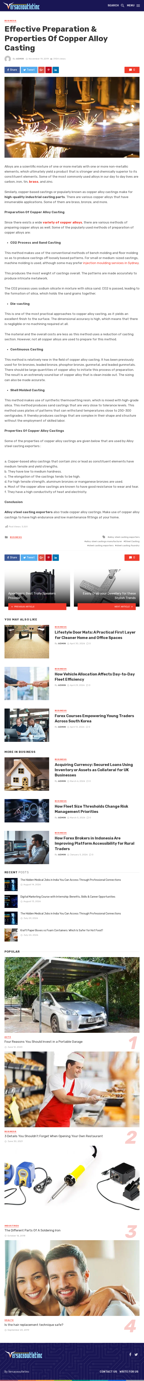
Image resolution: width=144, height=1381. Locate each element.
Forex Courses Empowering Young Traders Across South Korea (94, 718)
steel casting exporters (101, 545)
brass (33, 181)
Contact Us (108, 1371)
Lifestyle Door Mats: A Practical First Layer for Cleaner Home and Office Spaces (95, 635)
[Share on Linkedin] (55, 70)
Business (10, 21)
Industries (11, 1226)
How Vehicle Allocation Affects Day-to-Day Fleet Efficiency (95, 677)
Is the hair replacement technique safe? (33, 1325)
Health (9, 1320)
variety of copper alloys (62, 222)
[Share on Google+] (41, 70)
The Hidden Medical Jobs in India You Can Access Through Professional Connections (70, 880)
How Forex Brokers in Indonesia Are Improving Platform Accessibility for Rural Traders (94, 843)
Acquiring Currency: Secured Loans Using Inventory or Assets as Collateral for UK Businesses (94, 769)
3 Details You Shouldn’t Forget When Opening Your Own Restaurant (53, 1136)
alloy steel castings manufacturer (104, 541)
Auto (7, 1037)
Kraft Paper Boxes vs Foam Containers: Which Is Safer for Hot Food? (61, 930)
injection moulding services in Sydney (111, 263)
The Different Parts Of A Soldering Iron (32, 1230)
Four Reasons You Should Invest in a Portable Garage (43, 1041)
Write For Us (129, 1371)
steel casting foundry (128, 545)
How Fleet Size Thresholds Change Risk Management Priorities (91, 809)
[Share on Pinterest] (48, 70)
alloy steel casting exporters (124, 537)
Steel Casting (132, 541)
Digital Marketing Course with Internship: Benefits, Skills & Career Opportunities (67, 896)
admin (20, 58)
